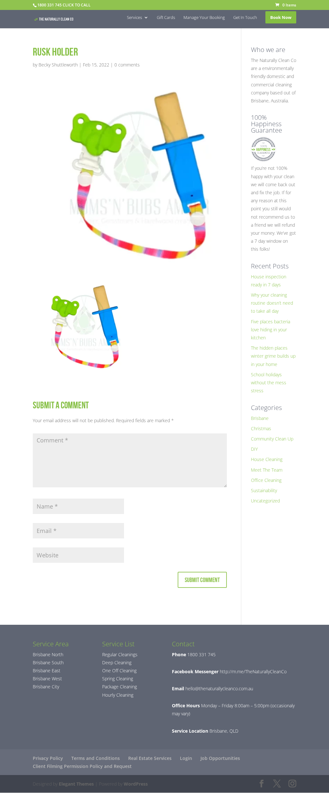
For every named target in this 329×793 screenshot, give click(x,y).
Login (186, 758)
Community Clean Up (272, 439)
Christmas (261, 428)
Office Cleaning (266, 480)
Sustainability (264, 490)
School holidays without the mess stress (268, 382)
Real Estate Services (150, 758)
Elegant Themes (76, 784)
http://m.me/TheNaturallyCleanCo (252, 671)
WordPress (136, 784)
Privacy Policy (48, 758)
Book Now (280, 17)
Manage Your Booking (204, 17)
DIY (254, 449)
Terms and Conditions (95, 758)
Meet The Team (266, 470)
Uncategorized (265, 501)
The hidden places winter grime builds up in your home (273, 356)
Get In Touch (245, 17)
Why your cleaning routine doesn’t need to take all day (272, 303)
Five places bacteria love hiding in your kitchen (270, 329)
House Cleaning (266, 459)
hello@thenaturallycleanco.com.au (219, 688)
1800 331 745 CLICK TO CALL (64, 5)
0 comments (127, 65)
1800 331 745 (201, 654)
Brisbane (260, 418)
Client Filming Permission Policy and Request (82, 766)
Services (134, 17)
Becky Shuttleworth (58, 65)
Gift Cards (166, 17)
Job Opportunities (220, 758)
